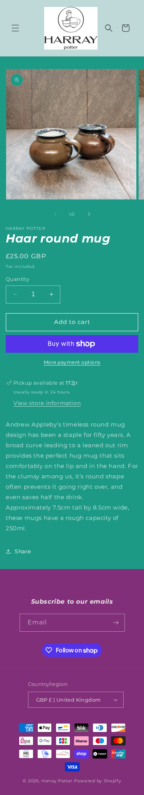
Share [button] (23, 551)
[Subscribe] (116, 623)
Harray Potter (57, 780)
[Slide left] (55, 214)
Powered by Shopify (97, 780)
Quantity (17, 279)
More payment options (72, 362)
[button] (15, 28)
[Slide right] (89, 214)
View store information (47, 403)
